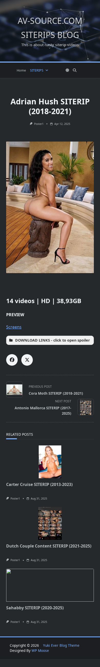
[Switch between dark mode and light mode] (67, 70)
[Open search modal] (74, 70)
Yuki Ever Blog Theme (61, 645)
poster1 (39, 124)
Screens (14, 327)
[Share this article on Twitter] (27, 360)
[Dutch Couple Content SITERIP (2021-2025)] (50, 523)
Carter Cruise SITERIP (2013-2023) (39, 484)
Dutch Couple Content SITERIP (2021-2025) (48, 546)
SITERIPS (36, 70)
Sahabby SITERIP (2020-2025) (35, 608)
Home (21, 70)
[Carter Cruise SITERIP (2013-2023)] (50, 461)
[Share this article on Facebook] (12, 360)
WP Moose (40, 650)
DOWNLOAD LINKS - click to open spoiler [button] (52, 340)
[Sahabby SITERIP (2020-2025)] (50, 585)
